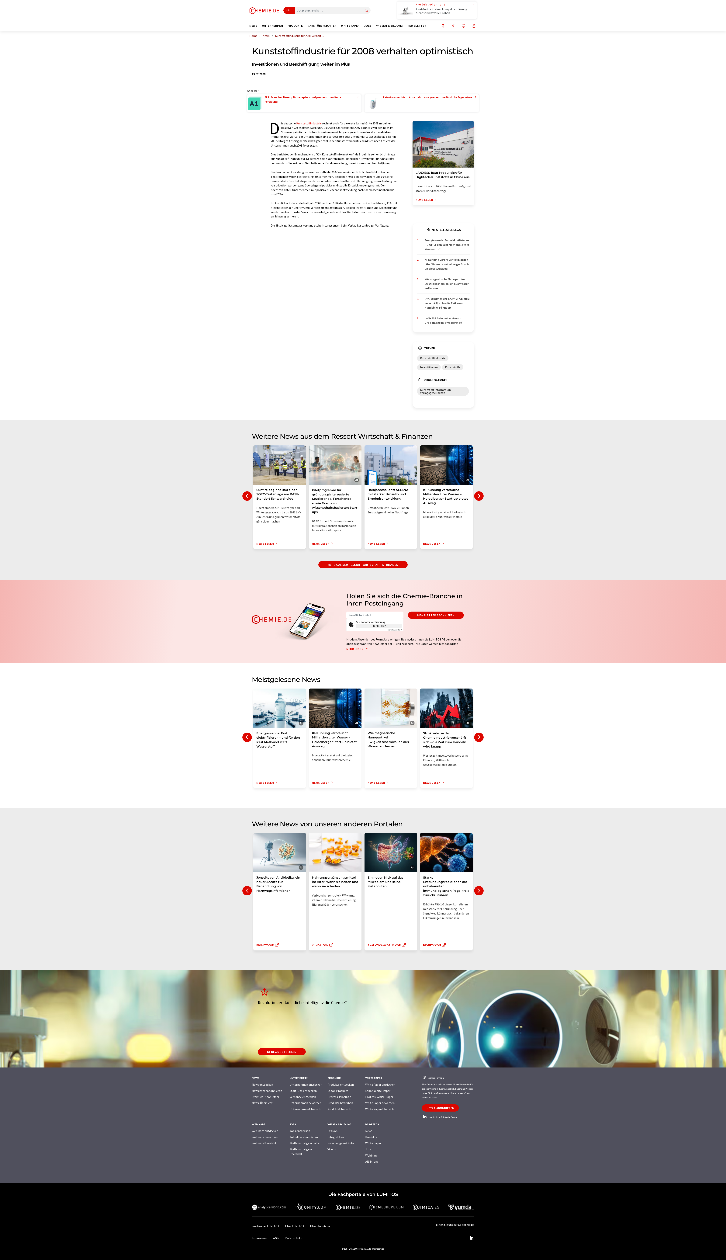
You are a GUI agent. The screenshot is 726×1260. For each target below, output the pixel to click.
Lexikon (332, 1131)
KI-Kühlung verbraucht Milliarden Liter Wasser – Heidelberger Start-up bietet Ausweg (447, 264)
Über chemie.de (320, 1226)
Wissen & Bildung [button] (389, 25)
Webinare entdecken (265, 1131)
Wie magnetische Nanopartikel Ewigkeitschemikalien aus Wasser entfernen (447, 283)
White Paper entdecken (380, 1084)
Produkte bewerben (340, 1103)
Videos (331, 1149)
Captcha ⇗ (394, 630)
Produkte (371, 1137)
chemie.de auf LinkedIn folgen (442, 1117)
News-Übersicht (262, 1103)
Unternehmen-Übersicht (306, 1109)
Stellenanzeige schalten (305, 1143)
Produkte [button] (295, 25)
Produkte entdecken (340, 1084)
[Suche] (366, 11)
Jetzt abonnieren (440, 1108)
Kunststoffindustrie (309, 123)
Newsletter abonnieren (436, 615)
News (368, 1131)
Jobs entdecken (300, 1131)
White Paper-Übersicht (380, 1109)
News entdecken (262, 1084)
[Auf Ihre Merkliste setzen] (442, 26)
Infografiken (335, 1137)
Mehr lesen (355, 649)
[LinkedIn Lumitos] (471, 1238)
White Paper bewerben (380, 1103)
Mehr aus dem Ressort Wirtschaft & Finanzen (363, 565)
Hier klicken (379, 625)
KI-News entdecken (281, 1052)
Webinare (371, 1155)
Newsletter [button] (416, 25)
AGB (276, 1238)
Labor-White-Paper (377, 1091)
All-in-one (372, 1161)
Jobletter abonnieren (304, 1137)
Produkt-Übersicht (339, 1109)
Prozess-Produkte (339, 1097)
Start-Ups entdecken (303, 1091)
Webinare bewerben (265, 1137)
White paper (373, 1143)
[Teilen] (453, 26)
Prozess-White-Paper (379, 1097)
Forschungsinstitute (340, 1143)
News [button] (253, 25)
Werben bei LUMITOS (265, 1226)
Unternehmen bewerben (305, 1103)
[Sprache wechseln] (463, 26)
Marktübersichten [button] (322, 25)
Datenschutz (293, 1238)
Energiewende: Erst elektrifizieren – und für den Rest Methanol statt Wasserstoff (447, 244)
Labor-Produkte (337, 1091)
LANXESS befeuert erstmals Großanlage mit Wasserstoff (443, 320)
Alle (288, 10)
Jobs (368, 1149)
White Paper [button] (350, 25)
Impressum (259, 1238)
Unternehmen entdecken (306, 1084)
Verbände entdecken (303, 1097)
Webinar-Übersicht (264, 1143)
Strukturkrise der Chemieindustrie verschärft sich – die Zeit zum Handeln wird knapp (447, 303)
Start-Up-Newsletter (265, 1097)
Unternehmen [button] (272, 25)
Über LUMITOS (294, 1226)
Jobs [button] (368, 25)
